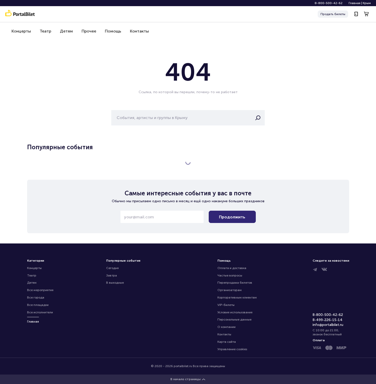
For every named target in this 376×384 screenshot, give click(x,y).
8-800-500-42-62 (328, 3)
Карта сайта (226, 342)
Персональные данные (234, 319)
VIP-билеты (226, 305)
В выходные (115, 282)
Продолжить (232, 217)
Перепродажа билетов (234, 282)
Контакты (139, 31)
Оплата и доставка (231, 268)
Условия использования (234, 312)
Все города (35, 297)
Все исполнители (40, 312)
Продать (332, 14)
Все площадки (38, 305)
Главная (354, 3)
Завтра (111, 275)
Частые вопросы (229, 275)
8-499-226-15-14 (327, 320)
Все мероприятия (40, 290)
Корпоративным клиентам (237, 297)
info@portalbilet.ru (328, 325)
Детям (66, 31)
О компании (226, 327)
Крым (367, 3)
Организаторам (229, 290)
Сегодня (112, 268)
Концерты (21, 31)
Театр (45, 31)
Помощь (113, 31)
